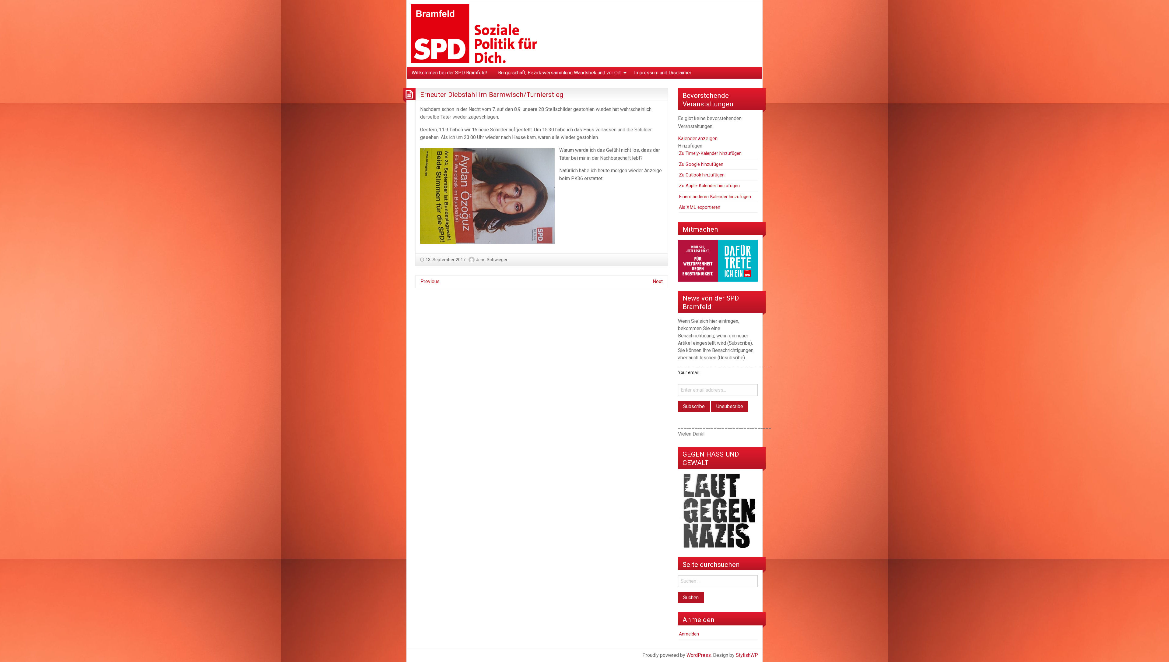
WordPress (698, 655)
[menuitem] (449, 73)
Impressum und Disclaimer (662, 73)
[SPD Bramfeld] (474, 33)
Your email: (689, 372)
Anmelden (689, 634)
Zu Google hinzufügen (701, 164)
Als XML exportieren (699, 207)
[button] (690, 146)
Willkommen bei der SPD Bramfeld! (449, 73)
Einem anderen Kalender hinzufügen (715, 196)
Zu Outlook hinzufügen (702, 175)
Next (658, 281)
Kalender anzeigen (698, 138)
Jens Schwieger (491, 259)
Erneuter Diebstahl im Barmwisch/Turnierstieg (491, 94)
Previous (430, 281)
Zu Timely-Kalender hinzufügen (710, 153)
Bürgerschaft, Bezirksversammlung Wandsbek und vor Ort (559, 73)
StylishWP (747, 655)
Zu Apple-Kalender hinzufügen (709, 185)
